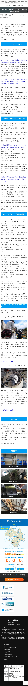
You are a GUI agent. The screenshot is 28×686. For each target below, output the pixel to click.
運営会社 (6, 659)
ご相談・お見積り (8, 654)
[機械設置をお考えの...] (14, 491)
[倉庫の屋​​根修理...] (14, 506)
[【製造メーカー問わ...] (14, 476)
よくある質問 (7, 652)
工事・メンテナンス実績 (10, 647)
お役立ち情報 (7, 649)
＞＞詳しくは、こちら (7, 361)
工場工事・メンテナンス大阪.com (14, 5)
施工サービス (7, 644)
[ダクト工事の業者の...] (14, 460)
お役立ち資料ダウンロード (10, 656)
